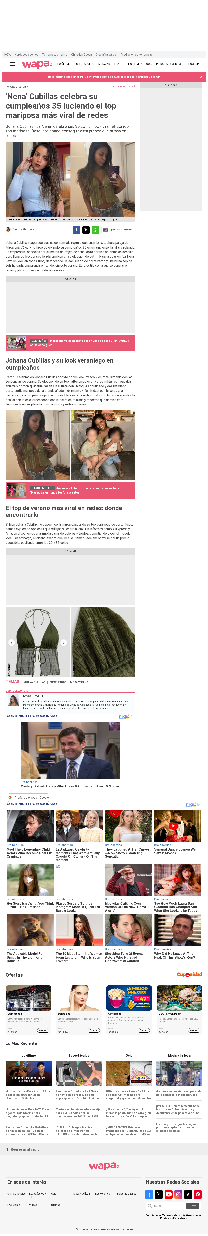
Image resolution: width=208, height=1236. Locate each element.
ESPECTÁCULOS (84, 64)
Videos (33, 1205)
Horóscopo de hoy (26, 54)
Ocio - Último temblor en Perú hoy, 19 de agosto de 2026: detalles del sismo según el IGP (104, 76)
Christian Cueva (81, 54)
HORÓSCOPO (192, 64)
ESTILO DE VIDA (132, 64)
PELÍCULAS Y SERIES (168, 64)
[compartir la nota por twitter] (86, 230)
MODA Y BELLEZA (108, 64)
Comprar (43, 1030)
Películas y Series (126, 1193)
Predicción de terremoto (137, 54)
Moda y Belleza (17, 87)
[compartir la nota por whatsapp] (95, 230)
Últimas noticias (16, 1193)
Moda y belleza (81, 1193)
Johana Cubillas (34, 682)
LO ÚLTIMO (64, 64)
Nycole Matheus (23, 229)
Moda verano (79, 682)
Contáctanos (153, 1215)
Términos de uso (172, 1215)
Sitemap (55, 1205)
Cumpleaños (57, 682)
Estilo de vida (102, 1193)
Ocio (53, 1193)
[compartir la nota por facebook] (76, 230)
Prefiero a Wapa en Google (32, 797)
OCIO (149, 64)
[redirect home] (37, 65)
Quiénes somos (192, 1215)
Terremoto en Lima (54, 54)
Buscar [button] (193, 1206)
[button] (201, 77)
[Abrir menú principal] (12, 64)
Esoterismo (13, 1205)
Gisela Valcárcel (106, 54)
